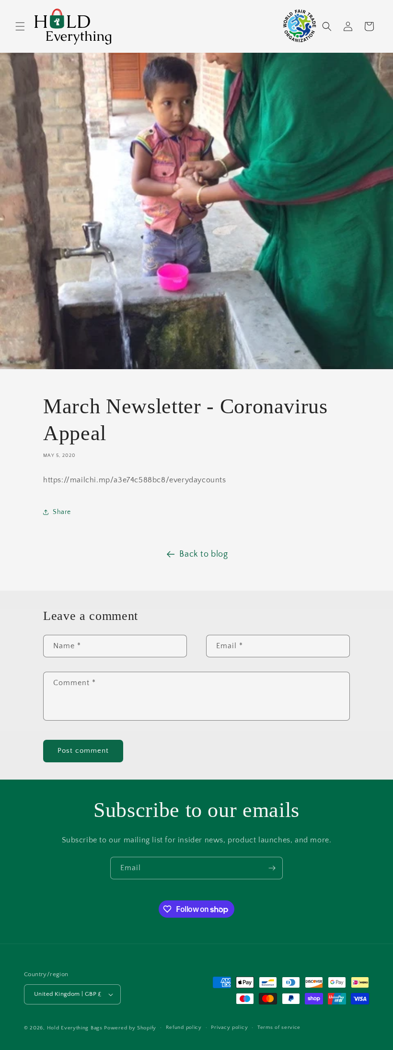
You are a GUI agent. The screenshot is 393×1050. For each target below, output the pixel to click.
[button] (20, 26)
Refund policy (184, 1027)
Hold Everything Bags (75, 1028)
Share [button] (62, 512)
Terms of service (279, 1027)
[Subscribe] (271, 868)
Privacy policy (229, 1027)
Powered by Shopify (130, 1028)
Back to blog (203, 554)
